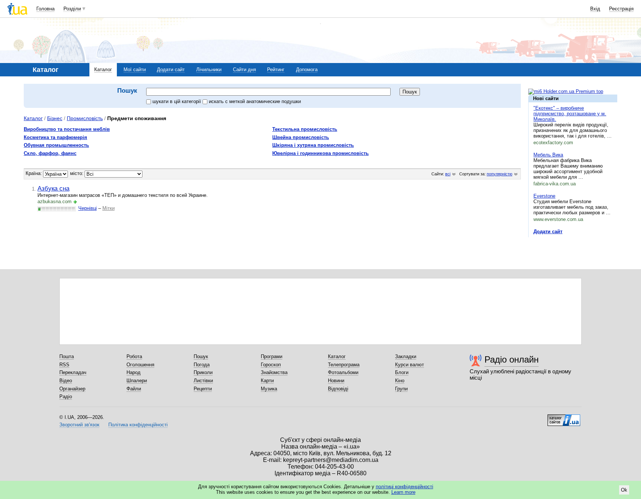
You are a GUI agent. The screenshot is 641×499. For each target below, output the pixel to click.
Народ (133, 372)
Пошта (66, 356)
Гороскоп (271, 364)
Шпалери (136, 380)
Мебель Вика (548, 155)
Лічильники (208, 69)
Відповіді (338, 388)
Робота (134, 356)
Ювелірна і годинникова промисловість (320, 153)
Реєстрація (621, 8)
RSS (64, 364)
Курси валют (409, 364)
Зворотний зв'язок (79, 424)
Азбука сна (53, 188)
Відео (65, 380)
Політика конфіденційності (138, 424)
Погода (202, 364)
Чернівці (87, 208)
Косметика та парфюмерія (55, 137)
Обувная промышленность (56, 145)
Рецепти (203, 388)
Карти (267, 380)
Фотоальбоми (343, 372)
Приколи (203, 372)
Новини (336, 380)
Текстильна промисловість (304, 129)
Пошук (201, 356)
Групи (401, 388)
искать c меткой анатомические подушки (255, 101)
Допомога (307, 69)
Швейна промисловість (300, 137)
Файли (133, 388)
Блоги (401, 372)
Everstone (544, 196)
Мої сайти (135, 69)
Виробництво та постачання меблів (67, 129)
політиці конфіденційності (404, 486)
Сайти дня (244, 69)
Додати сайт (171, 69)
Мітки (108, 208)
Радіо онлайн (511, 359)
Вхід (595, 8)
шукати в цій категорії (177, 101)
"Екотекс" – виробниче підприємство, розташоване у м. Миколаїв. (569, 113)
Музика (269, 388)
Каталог (103, 69)
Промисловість (85, 118)
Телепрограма (343, 364)
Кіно (399, 380)
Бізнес (54, 118)
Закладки (405, 356)
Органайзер (72, 388)
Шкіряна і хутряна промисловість (313, 145)
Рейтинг (276, 69)
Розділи (72, 8)
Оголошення (140, 364)
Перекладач (72, 372)
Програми (271, 356)
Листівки (203, 380)
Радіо (65, 396)
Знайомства (274, 372)
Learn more (403, 492)
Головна (45, 8)
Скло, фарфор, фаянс (50, 153)
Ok (624, 490)
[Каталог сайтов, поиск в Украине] (564, 417)
